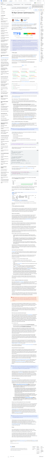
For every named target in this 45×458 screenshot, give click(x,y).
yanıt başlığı (15, 123)
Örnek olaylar (38, 451)
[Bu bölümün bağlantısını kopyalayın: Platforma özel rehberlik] (20, 213)
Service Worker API (29, 268)
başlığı (15, 409)
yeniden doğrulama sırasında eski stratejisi (22, 384)
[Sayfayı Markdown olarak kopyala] (13, 15)
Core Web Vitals (19, 40)
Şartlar (11, 456)
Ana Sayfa (13, 10)
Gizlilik (13, 456)
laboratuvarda (21, 166)
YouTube (42, 449)
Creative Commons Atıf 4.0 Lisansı (23, 440)
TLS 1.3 (16, 266)
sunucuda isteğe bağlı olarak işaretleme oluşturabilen (23, 359)
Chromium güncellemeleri (38, 450)
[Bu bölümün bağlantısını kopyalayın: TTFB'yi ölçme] (17, 52)
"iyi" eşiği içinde (24, 27)
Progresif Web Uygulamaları (28, 4)
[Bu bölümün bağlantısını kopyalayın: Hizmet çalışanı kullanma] (20, 378)
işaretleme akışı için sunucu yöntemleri (20, 361)
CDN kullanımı (13, 251)
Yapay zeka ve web (3, 4)
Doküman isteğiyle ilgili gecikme (26, 81)
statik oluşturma (20, 372)
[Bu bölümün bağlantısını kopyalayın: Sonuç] (14, 427)
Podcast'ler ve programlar (38, 453)
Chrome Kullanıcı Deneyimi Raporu (21, 59)
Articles (15, 10)
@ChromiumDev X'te (42, 448)
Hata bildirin (34, 447)
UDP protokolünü (19, 263)
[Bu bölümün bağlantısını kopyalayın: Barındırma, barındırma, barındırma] (23, 221)
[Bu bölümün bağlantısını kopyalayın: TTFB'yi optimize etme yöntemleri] (24, 206)
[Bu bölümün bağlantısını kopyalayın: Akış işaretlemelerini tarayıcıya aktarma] (25, 347)
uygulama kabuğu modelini (29, 397)
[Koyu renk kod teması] (37, 150)
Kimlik (22, 4)
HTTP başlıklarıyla (19, 281)
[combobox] (33, 0)
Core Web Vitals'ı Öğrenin (17, 4)
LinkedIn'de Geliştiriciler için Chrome (42, 451)
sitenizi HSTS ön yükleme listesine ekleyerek (27, 344)
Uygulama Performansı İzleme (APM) (21, 129)
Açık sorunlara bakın (34, 449)
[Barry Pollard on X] (15, 20)
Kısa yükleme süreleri (9, 4)
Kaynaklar (18, 10)
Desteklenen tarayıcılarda (18, 412)
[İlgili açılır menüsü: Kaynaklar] (13, 0)
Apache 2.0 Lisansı (34, 440)
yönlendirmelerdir (30, 314)
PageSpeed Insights (14, 59)
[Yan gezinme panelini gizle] (8, 456)
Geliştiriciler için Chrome (38, 448)
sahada (26, 166)
